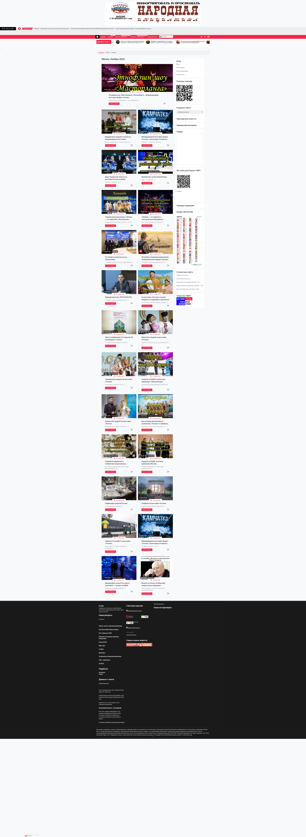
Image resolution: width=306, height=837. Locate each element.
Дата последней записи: (183, 289)
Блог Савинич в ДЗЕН (105, 633)
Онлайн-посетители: (182, 275)
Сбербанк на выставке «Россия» (154, 503)
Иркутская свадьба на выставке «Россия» (154, 338)
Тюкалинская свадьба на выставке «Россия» (118, 380)
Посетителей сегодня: (182, 278)
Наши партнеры (152, 36)
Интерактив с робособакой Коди (154, 177)
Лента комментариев (182, 71)
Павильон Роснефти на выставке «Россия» (117, 542)
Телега (101, 674)
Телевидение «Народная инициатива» (110, 656)
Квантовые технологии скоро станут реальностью (55, 28)
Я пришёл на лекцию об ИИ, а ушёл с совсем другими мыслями (196, 42)
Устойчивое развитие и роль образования (116, 258)
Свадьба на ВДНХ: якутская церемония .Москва (152, 462)
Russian (164, 36)
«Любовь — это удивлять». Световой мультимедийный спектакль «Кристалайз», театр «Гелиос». (154, 218)
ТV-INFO (101, 649)
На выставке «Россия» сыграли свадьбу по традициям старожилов (155, 298)
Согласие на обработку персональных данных (111, 722)
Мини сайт (102, 645)
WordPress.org (180, 74)
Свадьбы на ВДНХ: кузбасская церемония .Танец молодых (153, 380)
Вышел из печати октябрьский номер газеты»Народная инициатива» (153, 584)
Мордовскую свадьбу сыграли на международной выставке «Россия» (118, 138)
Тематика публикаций (138, 36)
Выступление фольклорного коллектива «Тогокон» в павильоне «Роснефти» (155, 422)
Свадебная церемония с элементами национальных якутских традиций (115, 462)
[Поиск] (205, 36)
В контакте (102, 672)
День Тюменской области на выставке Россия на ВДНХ (116, 178)
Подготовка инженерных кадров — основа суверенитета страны (135, 42)
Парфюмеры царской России (116, 503)
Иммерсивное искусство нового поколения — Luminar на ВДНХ (117, 584)
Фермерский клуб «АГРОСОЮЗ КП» (118, 297)
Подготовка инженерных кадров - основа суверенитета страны (133, 28)
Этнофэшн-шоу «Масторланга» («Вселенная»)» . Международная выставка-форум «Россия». (133, 96)
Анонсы (111, 36)
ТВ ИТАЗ (101, 663)
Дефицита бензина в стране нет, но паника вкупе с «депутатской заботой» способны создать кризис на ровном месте (165, 42)
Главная (103, 36)
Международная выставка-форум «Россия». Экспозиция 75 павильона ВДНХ (155, 138)
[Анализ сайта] (144, 616)
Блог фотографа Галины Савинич (109, 629)
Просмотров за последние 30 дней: (186, 282)
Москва (37, 28)
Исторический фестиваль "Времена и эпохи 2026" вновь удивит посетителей (92, 28)
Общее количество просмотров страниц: (187, 285)
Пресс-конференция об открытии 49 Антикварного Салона (119, 338)
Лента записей (180, 67)
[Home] (97, 36)
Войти (178, 64)
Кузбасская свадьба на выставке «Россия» (118, 422)
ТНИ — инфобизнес (104, 660)
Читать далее (114, 103)
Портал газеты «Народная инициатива (110, 626)
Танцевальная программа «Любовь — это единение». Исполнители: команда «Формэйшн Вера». (118, 218)
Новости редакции (122, 36)
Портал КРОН (103, 642)
